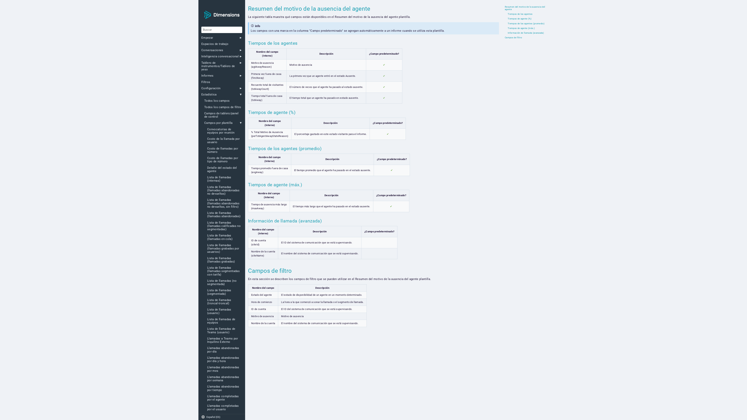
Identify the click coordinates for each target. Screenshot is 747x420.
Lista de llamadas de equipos (221, 321)
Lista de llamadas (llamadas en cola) (219, 237)
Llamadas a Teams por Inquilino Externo (222, 340)
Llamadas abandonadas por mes (223, 369)
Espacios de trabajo (214, 44)
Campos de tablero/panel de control (221, 115)
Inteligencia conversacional (220, 56)
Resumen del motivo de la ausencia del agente (525, 8)
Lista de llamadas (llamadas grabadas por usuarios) (223, 249)
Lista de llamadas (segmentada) (219, 292)
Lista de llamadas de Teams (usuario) (221, 330)
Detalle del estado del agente (222, 169)
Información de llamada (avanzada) (526, 33)
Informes (207, 75)
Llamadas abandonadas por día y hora (223, 359)
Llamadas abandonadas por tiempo (223, 388)
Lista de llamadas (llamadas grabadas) (221, 260)
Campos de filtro (513, 38)
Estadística (209, 94)
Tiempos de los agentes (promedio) (526, 24)
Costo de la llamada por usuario (223, 140)
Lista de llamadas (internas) (219, 179)
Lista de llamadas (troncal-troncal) (219, 301)
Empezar (207, 37)
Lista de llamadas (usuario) (219, 311)
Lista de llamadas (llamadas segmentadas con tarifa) (223, 271)
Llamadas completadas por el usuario (223, 407)
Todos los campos (217, 100)
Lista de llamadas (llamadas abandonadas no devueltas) (223, 191)
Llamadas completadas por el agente (223, 398)
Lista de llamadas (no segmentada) (222, 282)
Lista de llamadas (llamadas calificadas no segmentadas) (224, 226)
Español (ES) (210, 417)
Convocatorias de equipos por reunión (220, 131)
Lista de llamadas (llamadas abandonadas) (223, 214)
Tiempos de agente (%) (519, 19)
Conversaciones (212, 50)
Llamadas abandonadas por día (223, 349)
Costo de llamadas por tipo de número (222, 160)
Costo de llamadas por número (222, 150)
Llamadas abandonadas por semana (223, 378)
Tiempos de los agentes (520, 14)
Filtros (205, 82)
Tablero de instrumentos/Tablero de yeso (218, 66)
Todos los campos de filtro (222, 107)
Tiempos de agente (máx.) (521, 28)
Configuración (210, 88)
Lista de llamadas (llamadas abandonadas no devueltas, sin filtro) (223, 203)
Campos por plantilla (218, 123)
